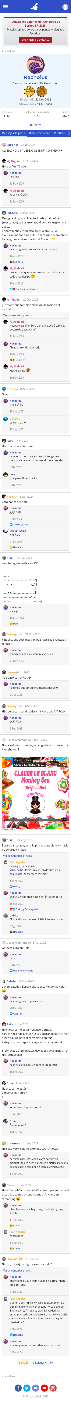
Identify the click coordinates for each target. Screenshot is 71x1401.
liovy (10, 441)
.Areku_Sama (18, 531)
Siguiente (39, 1362)
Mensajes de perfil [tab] (13, 133)
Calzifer (12, 981)
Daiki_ (11, 558)
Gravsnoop (14, 1143)
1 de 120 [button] (23, 1362)
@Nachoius (16, 870)
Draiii (10, 1083)
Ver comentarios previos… (18, 315)
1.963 (7, 116)
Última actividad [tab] (39, 133)
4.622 (65, 116)
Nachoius (15, 172)
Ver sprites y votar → (35, 40)
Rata (10, 1024)
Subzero (12, 213)
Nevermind (51, 83)
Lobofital (13, 145)
